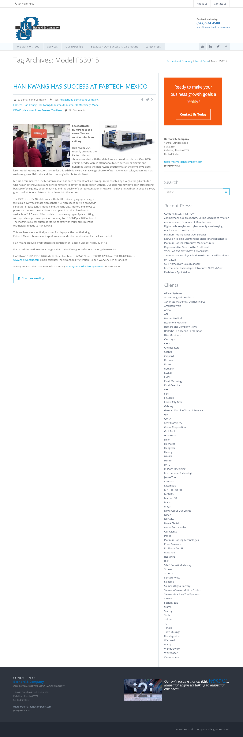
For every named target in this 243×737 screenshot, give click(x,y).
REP (166, 561)
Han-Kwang (30, 105)
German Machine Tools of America (183, 410)
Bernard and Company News (180, 326)
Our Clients (170, 531)
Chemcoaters (171, 347)
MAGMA (169, 494)
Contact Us (220, 3)
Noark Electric (172, 523)
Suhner (168, 619)
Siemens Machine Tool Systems (182, 594)
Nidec (167, 515)
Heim (167, 439)
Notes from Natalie (175, 527)
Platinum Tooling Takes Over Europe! (185, 234)
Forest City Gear (173, 402)
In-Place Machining (174, 469)
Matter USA (170, 498)
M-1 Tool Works (173, 489)
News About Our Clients (177, 510)
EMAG (167, 377)
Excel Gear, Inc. (172, 385)
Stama (167, 607)
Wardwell (169, 640)
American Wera (172, 305)
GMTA (167, 418)
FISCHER (169, 397)
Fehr (166, 393)
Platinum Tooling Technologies (181, 540)
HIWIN (168, 456)
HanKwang (44, 105)
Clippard (169, 356)
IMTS (167, 464)
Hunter (168, 460)
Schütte (168, 573)
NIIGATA (169, 519)
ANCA (167, 310)
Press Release (42, 110)
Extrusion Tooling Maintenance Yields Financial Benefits (195, 238)
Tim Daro (56, 110)
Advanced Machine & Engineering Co (184, 301)
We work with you (28, 46)
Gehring (168, 406)
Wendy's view (172, 648)
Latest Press (153, 46)
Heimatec (169, 443)
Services (52, 46)
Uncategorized (172, 636)
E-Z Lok (168, 372)
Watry (167, 644)
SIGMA (168, 598)
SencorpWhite (172, 577)
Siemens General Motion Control (182, 590)
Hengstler (169, 448)
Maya (167, 506)
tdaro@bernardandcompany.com (213, 27)
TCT (166, 623)
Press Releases (172, 544)
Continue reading (33, 278)
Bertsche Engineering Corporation (183, 331)
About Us (202, 3)
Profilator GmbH (173, 548)
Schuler (168, 569)
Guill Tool (169, 431)
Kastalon (169, 481)
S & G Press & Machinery (178, 565)
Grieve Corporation (175, 427)
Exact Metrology (173, 381)
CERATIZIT (170, 343)
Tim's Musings (172, 632)
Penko (167, 535)
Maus (167, 502)
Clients (168, 351)
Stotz (167, 615)
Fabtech (17, 105)
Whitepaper (171, 653)
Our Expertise (74, 46)
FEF (166, 389)
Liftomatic (170, 485)
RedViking (169, 556)
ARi (166, 314)
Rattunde (169, 552)
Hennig (168, 452)
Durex (167, 364)
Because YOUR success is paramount (114, 46)
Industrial (56, 105)
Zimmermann (172, 657)
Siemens (169, 581)
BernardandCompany (86, 99)
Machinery (85, 105)
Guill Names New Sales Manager (182, 263)
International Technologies (179, 473)
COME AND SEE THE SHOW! (180, 213)
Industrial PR (70, 105)
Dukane (168, 360)
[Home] (38, 28)
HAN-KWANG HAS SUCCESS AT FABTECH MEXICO (80, 86)
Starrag (168, 611)
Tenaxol (168, 627)
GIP (166, 414)
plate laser (28, 110)
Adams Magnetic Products (179, 297)
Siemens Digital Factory (177, 586)
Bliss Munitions (172, 335)
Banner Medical (173, 318)
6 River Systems (173, 293)
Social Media (171, 602)
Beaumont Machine (175, 322)
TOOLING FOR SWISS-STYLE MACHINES (186, 251)
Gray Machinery (173, 423)
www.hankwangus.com (26, 260)
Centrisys (169, 339)
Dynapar (169, 368)
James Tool (170, 477)
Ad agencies (66, 99)
